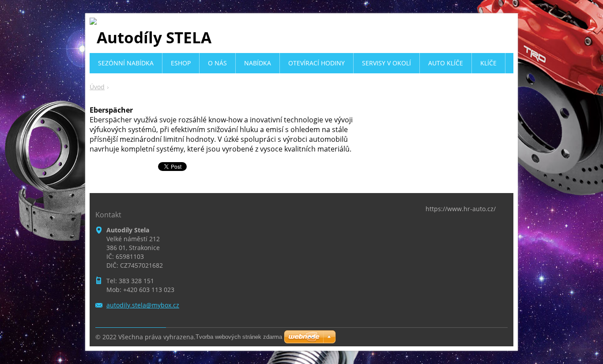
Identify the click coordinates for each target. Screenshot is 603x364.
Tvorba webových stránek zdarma (239, 337)
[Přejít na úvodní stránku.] (150, 37)
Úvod (97, 87)
